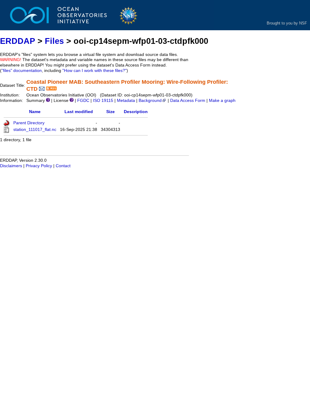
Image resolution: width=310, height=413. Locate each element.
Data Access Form (187, 100)
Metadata (126, 100)
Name (35, 111)
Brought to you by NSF (287, 23)
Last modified (78, 111)
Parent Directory (29, 123)
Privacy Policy (39, 166)
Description (136, 111)
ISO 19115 (103, 100)
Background (150, 100)
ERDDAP (17, 41)
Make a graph (222, 100)
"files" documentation (22, 70)
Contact (63, 166)
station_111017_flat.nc (34, 129)
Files (54, 41)
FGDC (83, 100)
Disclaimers (11, 166)
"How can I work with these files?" (94, 70)
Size (110, 111)
